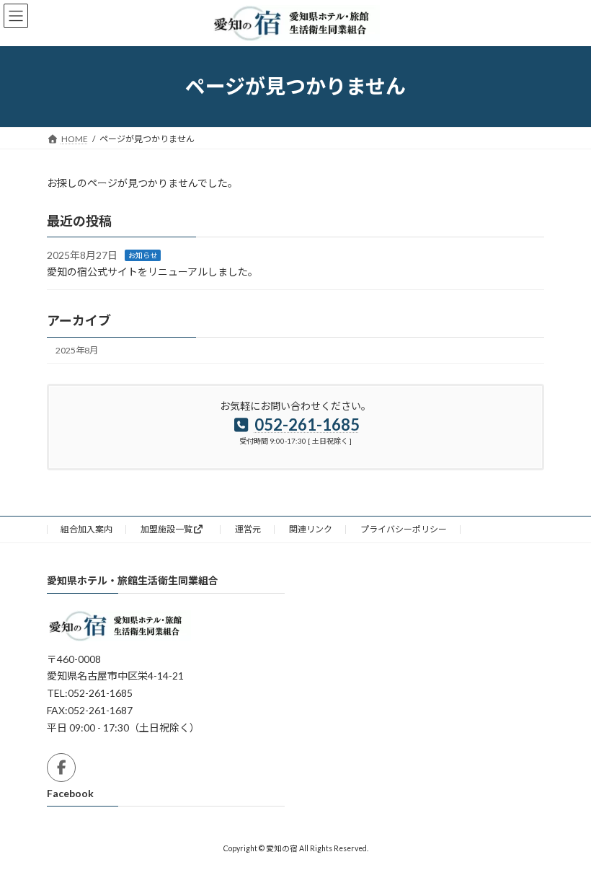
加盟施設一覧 (166, 529)
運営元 (248, 529)
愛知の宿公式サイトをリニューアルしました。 (152, 271)
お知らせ (142, 255)
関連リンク (310, 529)
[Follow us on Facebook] (61, 767)
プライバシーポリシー (403, 529)
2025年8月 (76, 350)
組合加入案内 (86, 529)
